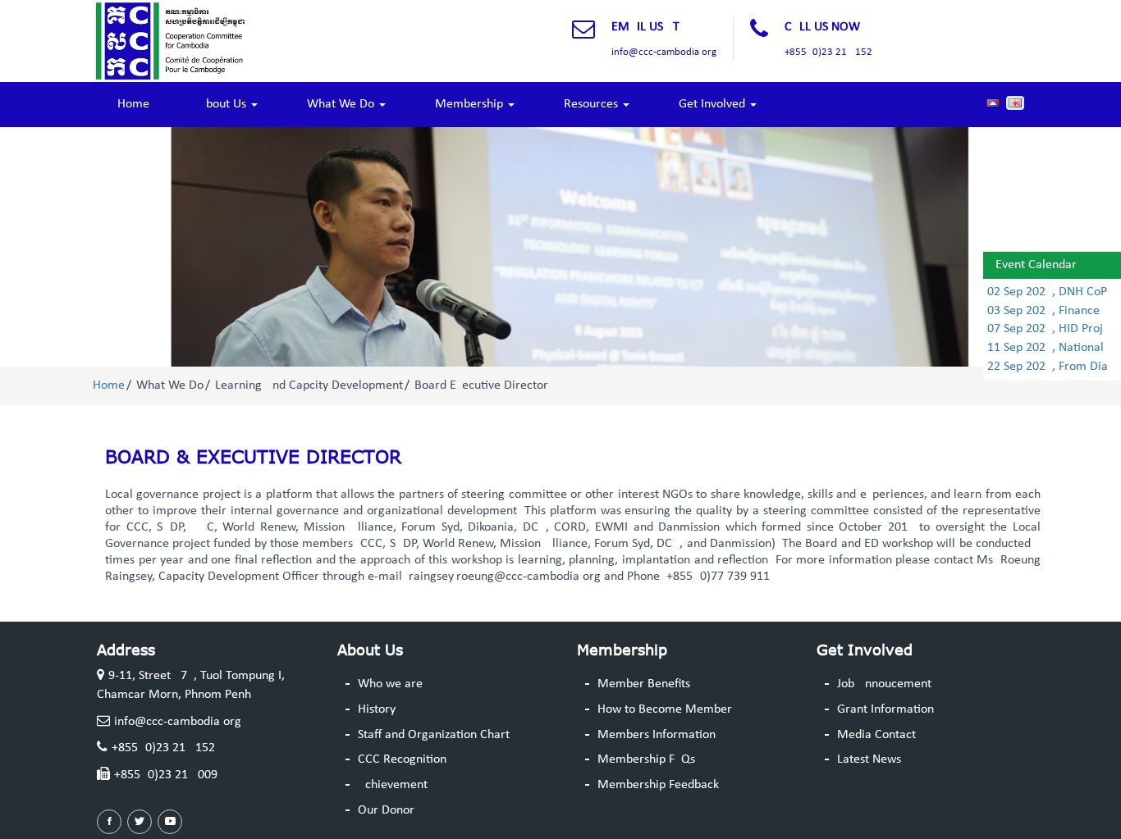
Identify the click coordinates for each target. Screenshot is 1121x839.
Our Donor (386, 810)
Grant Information (885, 709)
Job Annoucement (884, 684)
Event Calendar (1036, 264)
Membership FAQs (646, 759)
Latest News (869, 759)
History (377, 709)
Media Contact (876, 734)
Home (133, 104)
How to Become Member (664, 709)
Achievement (393, 784)
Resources (592, 104)
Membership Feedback (658, 784)
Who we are (390, 684)
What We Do (342, 104)
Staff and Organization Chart (434, 734)
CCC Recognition (402, 759)
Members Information (656, 734)
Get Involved (713, 104)
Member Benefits (643, 684)
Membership (470, 104)
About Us (224, 104)
